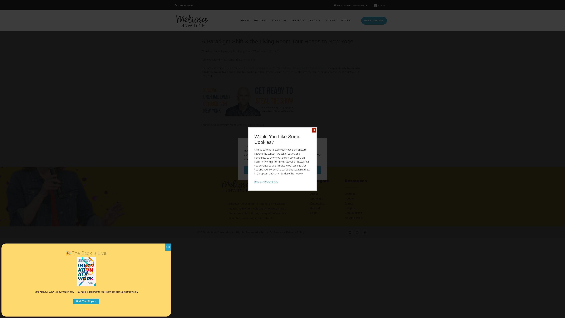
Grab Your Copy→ (86, 301)
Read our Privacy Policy (266, 182)
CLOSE (168, 247)
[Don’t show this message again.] (314, 130)
